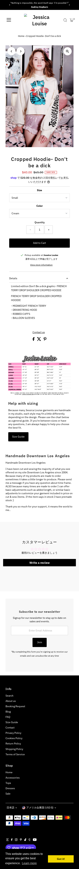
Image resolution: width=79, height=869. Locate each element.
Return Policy (13, 743)
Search (9, 695)
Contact (10, 727)
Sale (8, 793)
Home (21, 36)
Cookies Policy (14, 738)
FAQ (8, 717)
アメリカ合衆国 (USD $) (39, 807)
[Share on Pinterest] (45, 340)
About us (11, 701)
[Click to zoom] (67, 51)
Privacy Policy (13, 733)
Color (39, 205)
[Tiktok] (25, 840)
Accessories (13, 777)
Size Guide (18, 436)
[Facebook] (11, 840)
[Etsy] (8, 840)
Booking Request (15, 706)
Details (13, 278)
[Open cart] (71, 20)
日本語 (10, 807)
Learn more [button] (29, 863)
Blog (8, 711)
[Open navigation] (9, 20)
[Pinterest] (21, 840)
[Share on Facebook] (34, 340)
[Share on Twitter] (39, 340)
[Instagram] (16, 840)
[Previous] (10, 5)
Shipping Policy (14, 749)
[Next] (69, 5)
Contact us (39, 332)
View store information (41, 265)
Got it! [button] (61, 858)
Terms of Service (15, 754)
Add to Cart (39, 243)
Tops (8, 783)
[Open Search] (65, 20)
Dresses (10, 788)
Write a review (39, 562)
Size (39, 190)
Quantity (40, 222)
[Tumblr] (30, 840)
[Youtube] (34, 840)
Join (39, 642)
